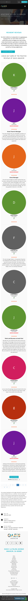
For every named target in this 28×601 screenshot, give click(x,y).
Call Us (3, 1)
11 (15, 485)
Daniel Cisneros (14, 215)
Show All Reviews (14, 477)
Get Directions (14, 566)
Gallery (14, 557)
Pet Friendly (14, 564)
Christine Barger (14, 380)
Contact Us (14, 568)
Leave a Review (8, 51)
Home (14, 556)
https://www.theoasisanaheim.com (14, 586)
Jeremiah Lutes (14, 330)
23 (4, 487)
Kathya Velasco (14, 87)
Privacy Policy (14, 569)
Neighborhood (14, 561)
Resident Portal (14, 567)
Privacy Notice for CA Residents (14, 571)
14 (22, 485)
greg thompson (14, 420)
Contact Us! (14, 585)
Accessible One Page (14, 573)
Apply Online (14, 563)
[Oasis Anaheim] (14, 536)
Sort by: (10, 479)
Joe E (14, 123)
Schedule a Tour (19, 598)
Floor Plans (14, 559)
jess (14, 455)
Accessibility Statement (14, 572)
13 (20, 485)
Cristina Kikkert (14, 294)
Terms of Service (14, 574)
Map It (8, 1)
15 (25, 485)
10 (12, 485)
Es (19, 1)
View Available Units (14, 562)
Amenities (14, 558)
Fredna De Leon (14, 250)
